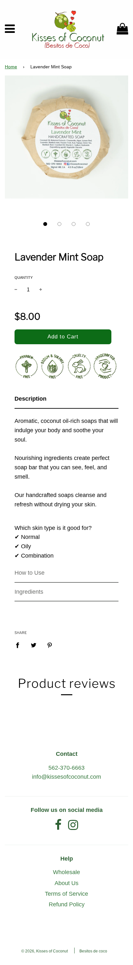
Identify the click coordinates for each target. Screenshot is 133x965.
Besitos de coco (93, 951)
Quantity (24, 277)
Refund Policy (67, 904)
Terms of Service (66, 894)
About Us (66, 883)
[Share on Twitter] (33, 644)
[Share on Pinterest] (50, 644)
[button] (45, 224)
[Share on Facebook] (20, 644)
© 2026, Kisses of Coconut (44, 951)
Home (11, 66)
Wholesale (66, 872)
